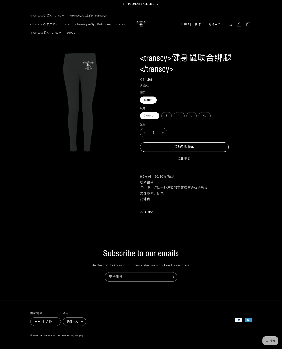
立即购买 (184, 158)
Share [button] (149, 211)
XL (204, 115)
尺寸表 (145, 199)
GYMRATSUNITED (50, 335)
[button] (230, 24)
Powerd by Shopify (73, 335)
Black (148, 99)
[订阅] (172, 277)
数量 (143, 124)
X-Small (149, 115)
